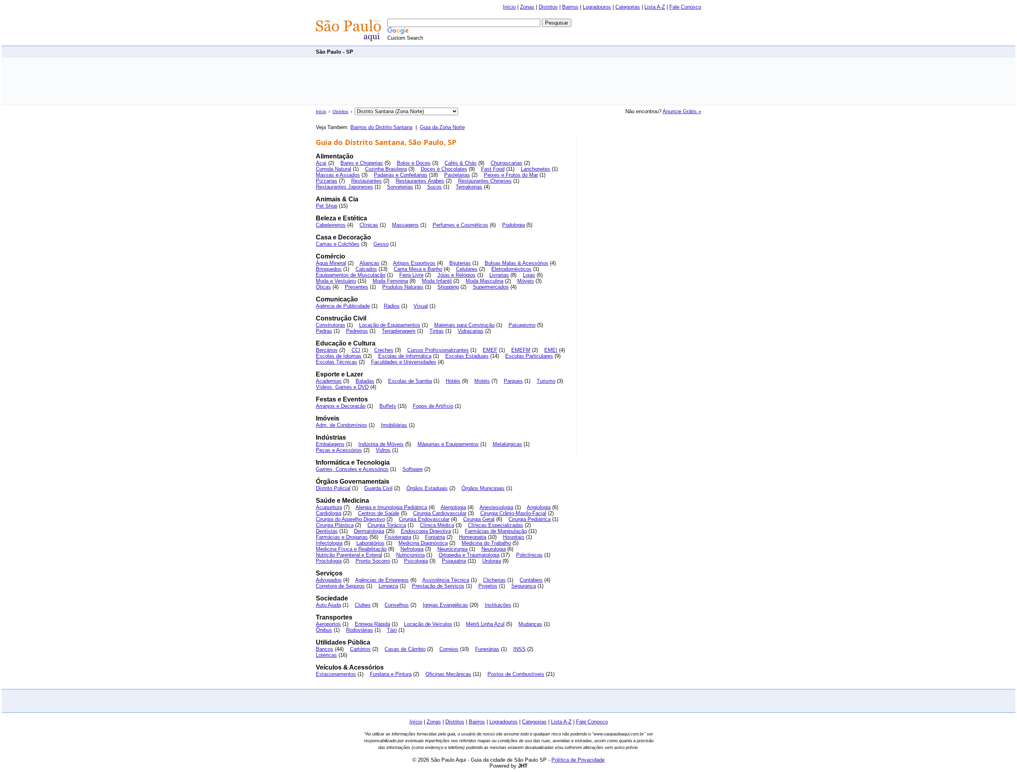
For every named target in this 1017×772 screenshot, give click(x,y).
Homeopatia (472, 537)
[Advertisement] (556, 51)
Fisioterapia (398, 537)
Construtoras (330, 325)
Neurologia (493, 549)
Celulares (467, 269)
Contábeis (531, 580)
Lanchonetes (535, 169)
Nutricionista (410, 555)
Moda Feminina (390, 281)
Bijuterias (460, 263)
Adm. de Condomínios (341, 425)
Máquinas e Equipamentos (448, 444)
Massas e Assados (338, 175)
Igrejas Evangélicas (445, 605)
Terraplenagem (399, 331)
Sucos (434, 187)
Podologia (513, 225)
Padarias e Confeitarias (400, 175)
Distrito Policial (333, 488)
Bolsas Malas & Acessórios (516, 263)
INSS (519, 649)
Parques (513, 381)
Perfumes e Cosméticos (460, 225)
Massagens (405, 225)
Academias (329, 381)
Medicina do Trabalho (486, 543)
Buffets (387, 406)
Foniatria (435, 537)
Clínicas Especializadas (495, 525)
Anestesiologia (496, 507)
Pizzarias (326, 181)
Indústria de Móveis (381, 444)
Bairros (570, 7)
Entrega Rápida (372, 624)
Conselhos (397, 605)
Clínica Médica (437, 525)
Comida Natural (333, 169)
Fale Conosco (685, 7)
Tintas (436, 331)
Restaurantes (366, 181)
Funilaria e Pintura (391, 674)
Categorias (627, 7)
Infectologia (329, 543)
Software (412, 469)
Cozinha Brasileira (386, 169)
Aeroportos (328, 624)
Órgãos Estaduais (427, 488)
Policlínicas (529, 555)
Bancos (324, 649)
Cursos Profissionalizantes (438, 350)
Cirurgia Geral (479, 519)
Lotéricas (326, 655)
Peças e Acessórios (339, 450)
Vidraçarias (470, 331)
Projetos (487, 586)
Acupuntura (329, 507)
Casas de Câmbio (405, 649)
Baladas (365, 381)
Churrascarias (506, 163)
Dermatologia (369, 531)
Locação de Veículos (428, 624)
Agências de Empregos (382, 580)
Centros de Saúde (378, 513)
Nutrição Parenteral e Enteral (349, 555)
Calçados (366, 269)
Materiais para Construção (464, 325)
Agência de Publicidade (343, 306)
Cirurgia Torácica (386, 525)
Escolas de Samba (410, 381)
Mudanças (530, 624)
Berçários (327, 350)
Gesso (381, 244)
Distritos (548, 7)
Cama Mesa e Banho (418, 269)
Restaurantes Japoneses (344, 187)
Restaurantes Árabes (420, 181)
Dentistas (327, 531)
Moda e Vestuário (336, 281)
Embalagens (330, 444)
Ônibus (324, 630)
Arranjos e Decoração (340, 406)
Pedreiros (357, 331)
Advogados (329, 580)
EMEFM (520, 350)
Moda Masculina (484, 281)
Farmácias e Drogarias (342, 537)
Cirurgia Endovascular (424, 519)
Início (509, 7)
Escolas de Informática (404, 356)
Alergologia (453, 507)
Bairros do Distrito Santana (381, 127)
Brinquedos (329, 269)
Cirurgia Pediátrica (529, 519)
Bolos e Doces (414, 163)
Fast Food (493, 169)
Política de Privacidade (578, 760)
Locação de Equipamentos (389, 325)
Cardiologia (328, 513)
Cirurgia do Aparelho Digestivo (350, 519)
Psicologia (416, 561)
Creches (383, 350)
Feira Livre (411, 275)
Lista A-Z (654, 7)
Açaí (321, 163)
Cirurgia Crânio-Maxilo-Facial (513, 513)
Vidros (383, 450)
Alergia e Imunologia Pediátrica (391, 507)
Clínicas (369, 225)
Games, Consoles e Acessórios (352, 469)
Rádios (392, 306)
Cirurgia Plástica (335, 525)
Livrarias (499, 275)
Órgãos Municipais (483, 488)
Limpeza (388, 586)
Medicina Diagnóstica (423, 543)
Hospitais (513, 537)
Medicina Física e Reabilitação (351, 549)
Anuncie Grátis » (682, 111)
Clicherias (494, 580)
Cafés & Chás (461, 163)
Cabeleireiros (331, 225)
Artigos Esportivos (414, 263)
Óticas (323, 287)
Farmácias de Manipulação (496, 531)
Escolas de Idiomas (339, 356)
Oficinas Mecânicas (448, 674)
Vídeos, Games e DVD (342, 387)
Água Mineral (331, 263)
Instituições (498, 605)
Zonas (527, 7)
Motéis (482, 381)
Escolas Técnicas (336, 362)
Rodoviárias (359, 630)
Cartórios (360, 649)
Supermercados (491, 287)
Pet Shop (326, 206)
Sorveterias (400, 187)
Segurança (523, 586)
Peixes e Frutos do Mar (511, 175)
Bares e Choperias (361, 163)
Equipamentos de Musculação (350, 275)
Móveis (525, 281)
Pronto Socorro (373, 561)
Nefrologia (411, 549)
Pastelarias (457, 175)
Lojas (529, 275)
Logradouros (597, 7)
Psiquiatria (454, 561)
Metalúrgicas (507, 444)
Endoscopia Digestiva (426, 531)
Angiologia (539, 507)
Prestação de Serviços (438, 586)
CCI (356, 350)
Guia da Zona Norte (442, 127)
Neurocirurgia (452, 549)
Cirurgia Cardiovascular (439, 513)
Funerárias (487, 649)
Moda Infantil (437, 281)
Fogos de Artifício (433, 406)
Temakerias (469, 187)
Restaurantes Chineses (485, 181)
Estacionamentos (336, 674)
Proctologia (329, 561)
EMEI (550, 350)
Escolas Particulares (529, 356)
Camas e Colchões (338, 244)
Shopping (448, 287)
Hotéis (453, 381)
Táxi (392, 630)
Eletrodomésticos (511, 269)
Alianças (369, 263)
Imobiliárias (394, 425)
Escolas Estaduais (467, 356)
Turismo (546, 381)
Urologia (491, 561)
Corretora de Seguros (340, 586)
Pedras (324, 331)
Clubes (363, 605)
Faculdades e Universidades (403, 362)
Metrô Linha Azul (485, 624)
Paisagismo (522, 325)
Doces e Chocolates (444, 169)
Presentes (356, 287)
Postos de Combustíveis (515, 674)
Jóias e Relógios (456, 275)
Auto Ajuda (328, 605)
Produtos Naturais (402, 287)
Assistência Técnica (445, 580)
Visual (421, 306)
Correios (448, 649)
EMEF (490, 350)
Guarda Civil (378, 488)
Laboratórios (370, 543)
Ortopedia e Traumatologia (469, 555)
